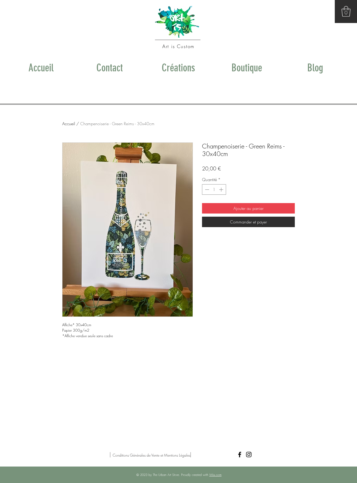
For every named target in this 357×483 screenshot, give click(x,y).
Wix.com (215, 475)
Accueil (68, 123)
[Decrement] (206, 189)
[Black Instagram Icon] (248, 454)
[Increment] (221, 189)
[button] (346, 11)
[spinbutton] (214, 189)
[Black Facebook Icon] (239, 454)
